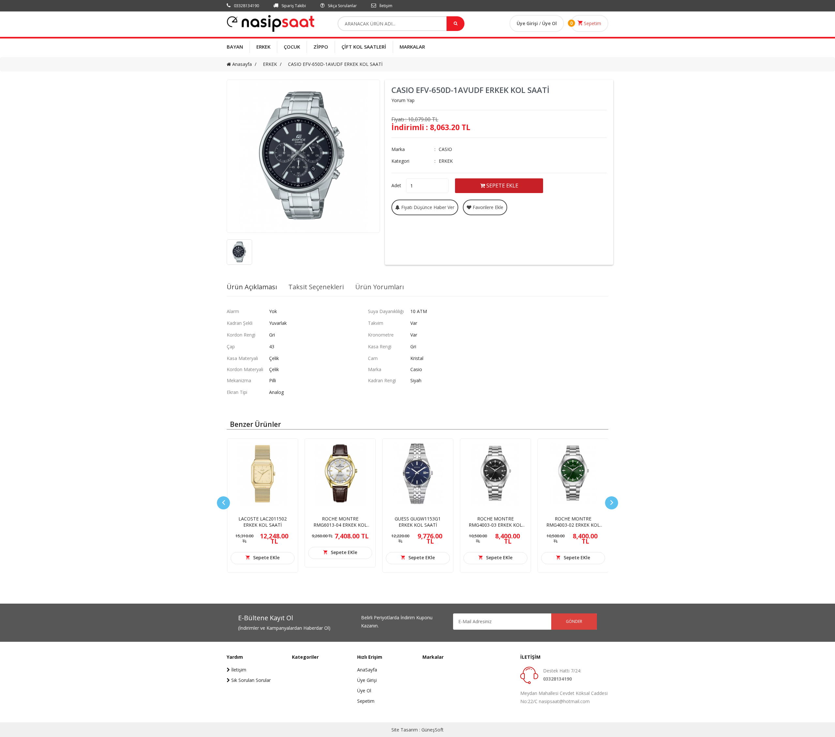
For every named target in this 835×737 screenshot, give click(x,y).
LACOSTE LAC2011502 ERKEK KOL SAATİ (262, 522)
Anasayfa (241, 64)
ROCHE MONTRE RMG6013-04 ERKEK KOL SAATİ (340, 525)
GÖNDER (574, 621)
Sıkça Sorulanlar (342, 5)
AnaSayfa (367, 670)
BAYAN (235, 46)
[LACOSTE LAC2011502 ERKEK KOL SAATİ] (263, 474)
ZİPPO (320, 46)
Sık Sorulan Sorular (250, 680)
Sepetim (592, 23)
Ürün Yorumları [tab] (379, 287)
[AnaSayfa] (271, 23)
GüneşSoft (432, 730)
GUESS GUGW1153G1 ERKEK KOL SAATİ (418, 522)
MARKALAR (412, 46)
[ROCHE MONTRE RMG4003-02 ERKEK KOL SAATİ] (573, 474)
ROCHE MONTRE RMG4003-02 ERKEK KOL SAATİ (573, 525)
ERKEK (263, 46)
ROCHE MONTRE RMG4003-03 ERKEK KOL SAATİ (495, 525)
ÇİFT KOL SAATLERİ (364, 46)
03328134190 (246, 5)
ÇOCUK (292, 46)
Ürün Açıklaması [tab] (252, 287)
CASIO (445, 149)
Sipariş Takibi (293, 5)
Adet (396, 185)
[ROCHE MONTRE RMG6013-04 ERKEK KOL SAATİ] (340, 474)
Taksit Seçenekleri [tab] (316, 287)
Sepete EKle (266, 557)
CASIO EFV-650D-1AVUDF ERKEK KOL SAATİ (335, 64)
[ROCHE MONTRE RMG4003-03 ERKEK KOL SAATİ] (495, 474)
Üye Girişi (528, 23)
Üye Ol (549, 23)
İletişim (385, 5)
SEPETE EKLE (501, 185)
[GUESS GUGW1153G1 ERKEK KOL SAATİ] (418, 474)
